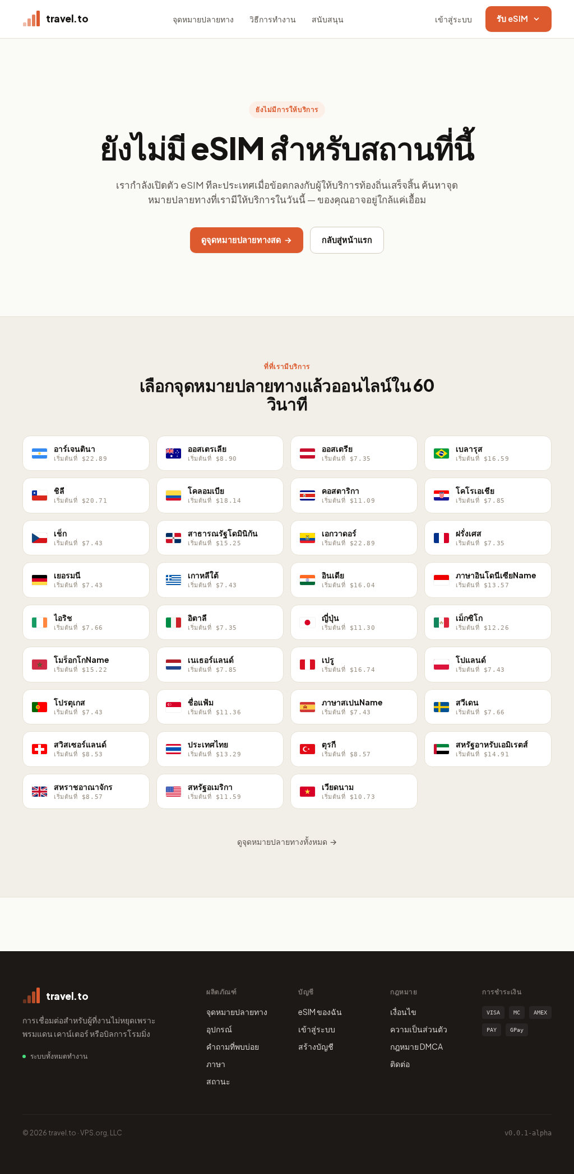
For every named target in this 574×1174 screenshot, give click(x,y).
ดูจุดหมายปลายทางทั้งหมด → (287, 841)
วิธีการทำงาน (272, 19)
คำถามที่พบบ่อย (232, 1046)
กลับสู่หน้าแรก (347, 240)
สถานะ (218, 1081)
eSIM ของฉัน (320, 1012)
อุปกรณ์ (219, 1029)
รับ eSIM (512, 18)
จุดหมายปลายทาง (203, 19)
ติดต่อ (400, 1064)
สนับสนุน (328, 19)
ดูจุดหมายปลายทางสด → (246, 240)
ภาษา (215, 1064)
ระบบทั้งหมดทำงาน (58, 1056)
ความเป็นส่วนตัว (418, 1029)
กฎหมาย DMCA (416, 1046)
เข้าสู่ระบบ (453, 19)
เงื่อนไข (403, 1012)
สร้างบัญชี (316, 1046)
